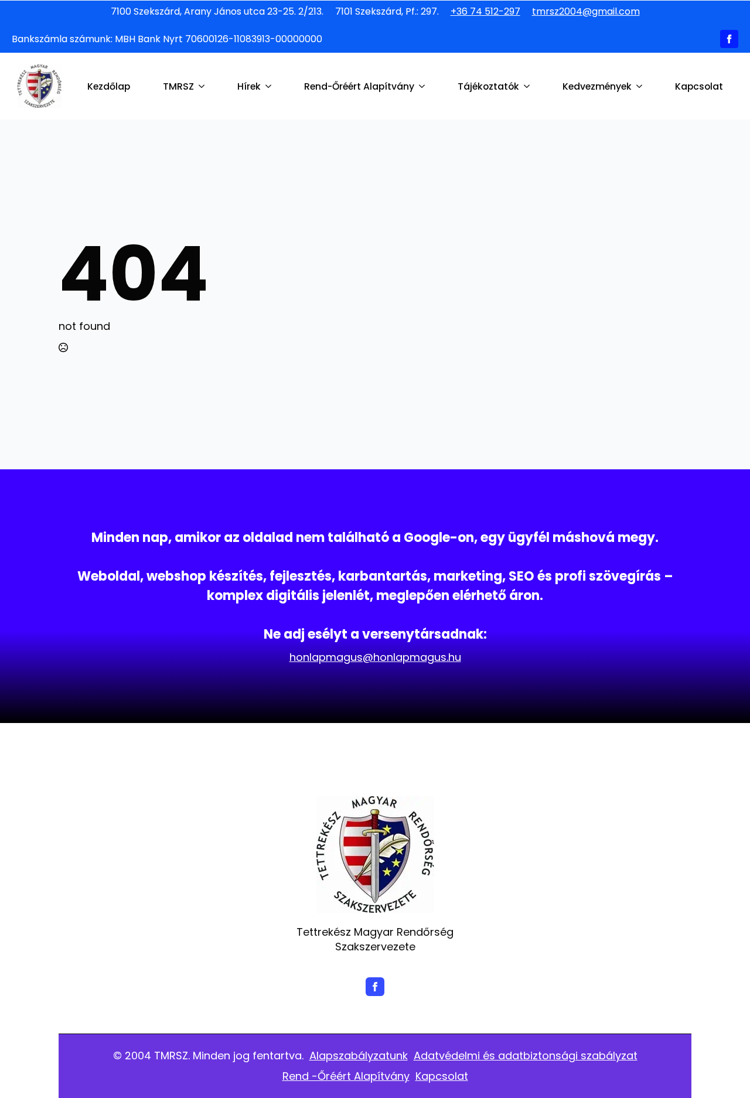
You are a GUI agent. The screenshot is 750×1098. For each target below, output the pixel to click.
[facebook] (729, 39)
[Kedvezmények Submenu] (642, 86)
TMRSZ (178, 86)
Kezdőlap (108, 86)
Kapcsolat (699, 86)
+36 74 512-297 (485, 11)
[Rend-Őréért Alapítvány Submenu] (424, 86)
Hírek (249, 86)
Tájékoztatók (488, 86)
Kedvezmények (597, 86)
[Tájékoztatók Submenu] (529, 86)
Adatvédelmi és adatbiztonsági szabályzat (526, 1055)
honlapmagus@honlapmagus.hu (375, 657)
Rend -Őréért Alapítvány (346, 1076)
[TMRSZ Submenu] (204, 86)
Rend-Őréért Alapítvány (359, 86)
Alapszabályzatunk (358, 1055)
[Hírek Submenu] (271, 86)
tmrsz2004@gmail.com (586, 11)
